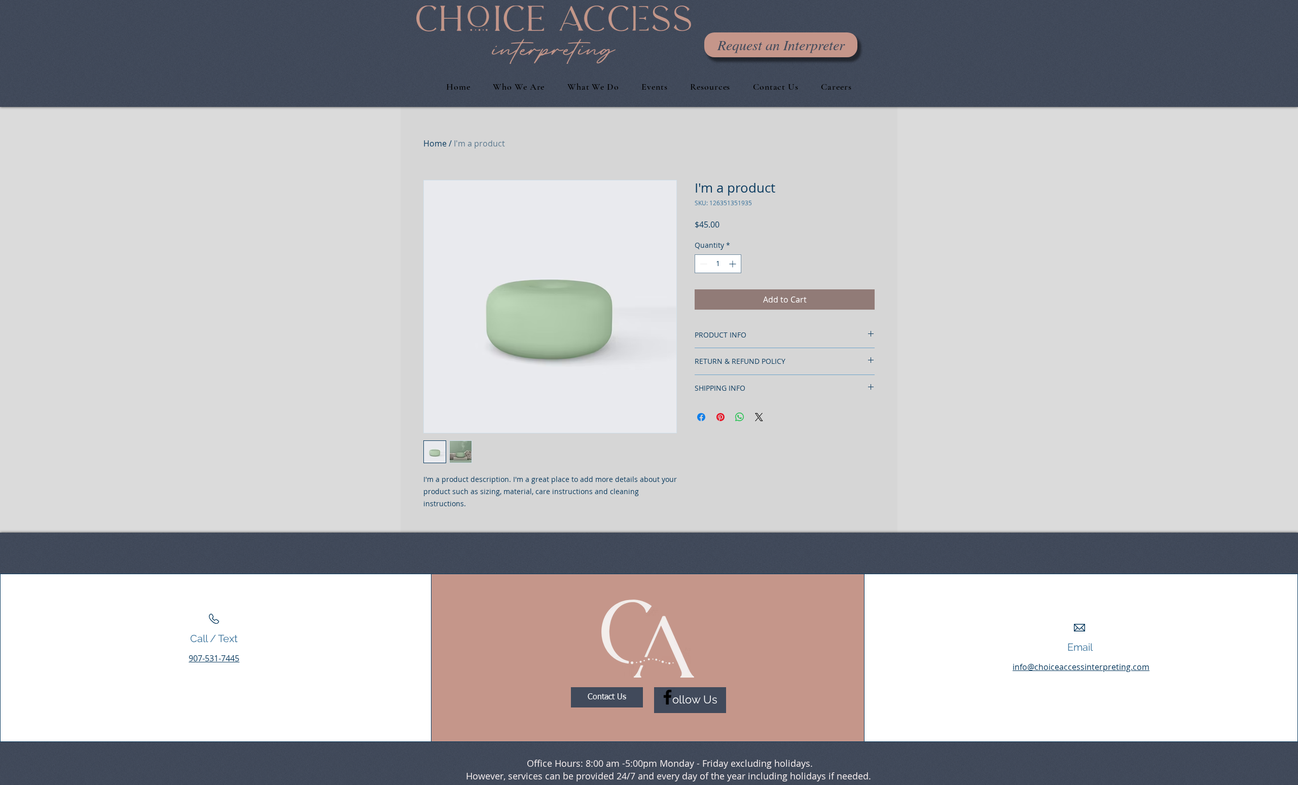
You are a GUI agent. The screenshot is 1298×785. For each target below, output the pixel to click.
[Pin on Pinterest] (720, 417)
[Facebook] (667, 697)
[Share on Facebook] (701, 417)
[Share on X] (759, 417)
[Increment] (733, 264)
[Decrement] (702, 264)
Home (435, 143)
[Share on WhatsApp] (740, 417)
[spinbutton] (718, 264)
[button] (776, 87)
